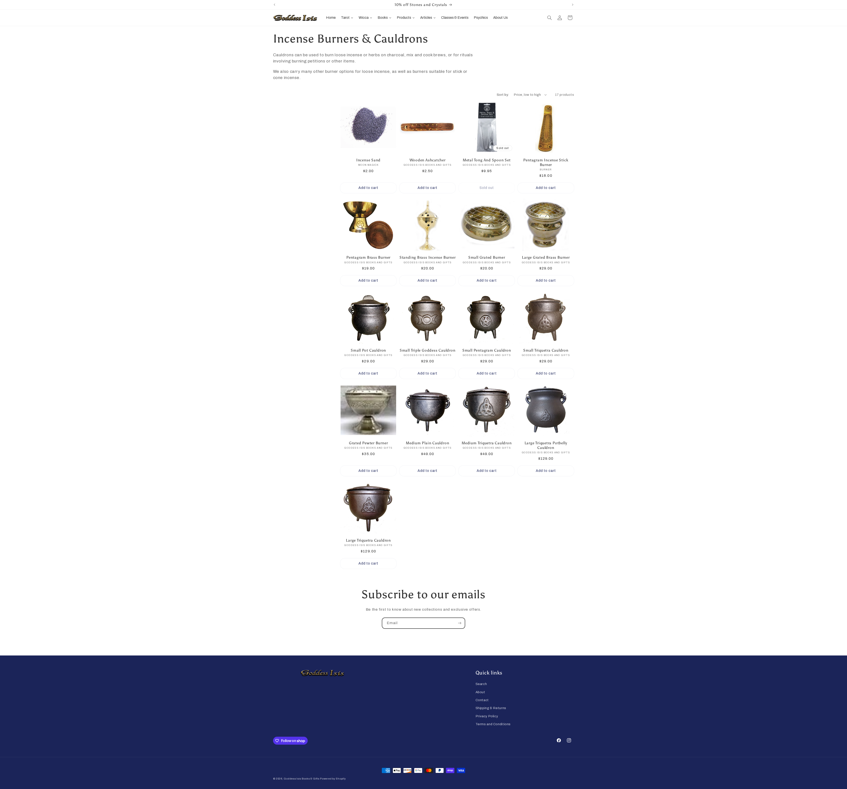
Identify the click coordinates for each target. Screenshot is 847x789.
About (480, 692)
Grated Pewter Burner (368, 443)
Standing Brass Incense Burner (427, 257)
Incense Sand (368, 160)
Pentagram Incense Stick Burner (545, 162)
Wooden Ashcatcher (428, 160)
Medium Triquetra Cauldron (487, 443)
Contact (482, 700)
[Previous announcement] (274, 4)
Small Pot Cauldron (368, 350)
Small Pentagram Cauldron (486, 350)
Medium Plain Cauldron (427, 443)
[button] (549, 18)
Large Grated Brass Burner (546, 257)
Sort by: (503, 94)
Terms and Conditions (493, 724)
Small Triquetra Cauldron (545, 350)
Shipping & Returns (491, 708)
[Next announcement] (572, 4)
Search (481, 684)
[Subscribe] (460, 623)
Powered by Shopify (333, 778)
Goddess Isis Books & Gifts (301, 778)
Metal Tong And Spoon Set (487, 160)
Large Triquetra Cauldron (368, 540)
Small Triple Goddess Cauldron (427, 350)
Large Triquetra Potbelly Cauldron (546, 445)
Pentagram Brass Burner (368, 257)
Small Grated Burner (486, 257)
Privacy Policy (487, 716)
